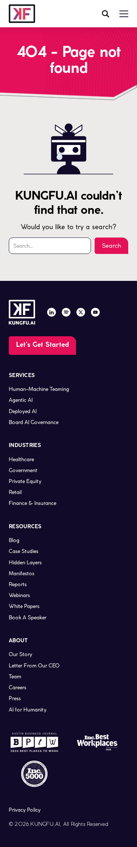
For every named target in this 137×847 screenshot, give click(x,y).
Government (23, 470)
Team (15, 676)
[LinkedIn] (51, 312)
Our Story (20, 654)
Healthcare (21, 459)
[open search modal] (106, 14)
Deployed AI (23, 411)
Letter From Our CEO (34, 665)
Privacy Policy (25, 810)
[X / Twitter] (80, 312)
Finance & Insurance (32, 503)
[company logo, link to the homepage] (22, 13)
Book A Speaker (27, 617)
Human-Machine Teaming (39, 389)
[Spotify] (66, 312)
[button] (124, 14)
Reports (18, 584)
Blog (14, 540)
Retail (15, 492)
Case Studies (23, 551)
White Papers (24, 606)
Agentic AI (21, 400)
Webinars (19, 595)
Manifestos (21, 573)
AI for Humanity (27, 709)
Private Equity (25, 481)
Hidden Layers (25, 562)
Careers (17, 687)
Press (15, 698)
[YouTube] (95, 312)
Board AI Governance (33, 422)
